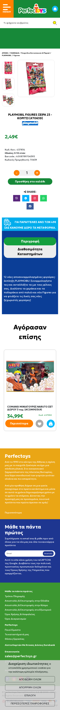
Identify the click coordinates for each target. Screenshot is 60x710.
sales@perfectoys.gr (21, 656)
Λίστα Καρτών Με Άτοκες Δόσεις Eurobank (30, 645)
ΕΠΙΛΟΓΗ (30, 695)
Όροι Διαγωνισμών (15, 618)
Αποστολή (48, 553)
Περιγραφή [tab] (30, 241)
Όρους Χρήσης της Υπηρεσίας (27, 570)
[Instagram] (34, 198)
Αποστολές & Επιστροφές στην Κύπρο (26, 605)
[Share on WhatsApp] (43, 198)
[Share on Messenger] (25, 198)
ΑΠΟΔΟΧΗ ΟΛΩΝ (30, 679)
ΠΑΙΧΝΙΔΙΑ (14, 53)
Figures (16, 55)
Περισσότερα (19, 423)
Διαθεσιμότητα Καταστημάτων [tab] (30, 251)
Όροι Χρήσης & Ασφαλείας (20, 614)
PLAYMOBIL (6, 55)
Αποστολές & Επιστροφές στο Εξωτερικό (28, 609)
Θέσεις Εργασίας (14, 638)
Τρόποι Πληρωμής (15, 596)
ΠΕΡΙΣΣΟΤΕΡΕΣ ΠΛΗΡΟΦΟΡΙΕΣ (30, 703)
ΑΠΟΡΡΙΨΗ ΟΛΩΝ (30, 687)
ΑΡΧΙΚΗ (5, 53)
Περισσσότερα (13, 512)
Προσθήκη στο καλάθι (30, 181)
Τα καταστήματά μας (17, 634)
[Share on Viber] (16, 198)
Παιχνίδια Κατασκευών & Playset (35, 53)
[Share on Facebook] (30, 206)
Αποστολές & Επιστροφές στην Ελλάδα (27, 600)
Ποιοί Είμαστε (13, 629)
